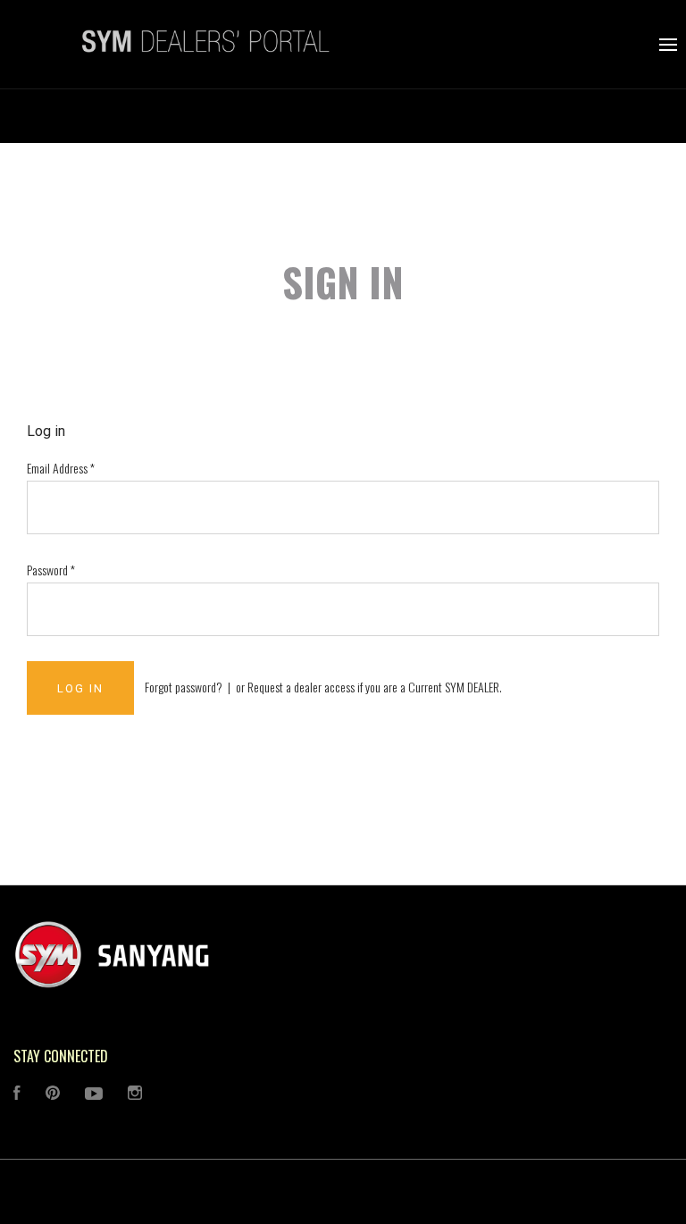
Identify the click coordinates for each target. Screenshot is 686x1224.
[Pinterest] (53, 1094)
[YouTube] (94, 1094)
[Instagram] (135, 1094)
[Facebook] (17, 1094)
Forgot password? (183, 686)
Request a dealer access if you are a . (374, 686)
